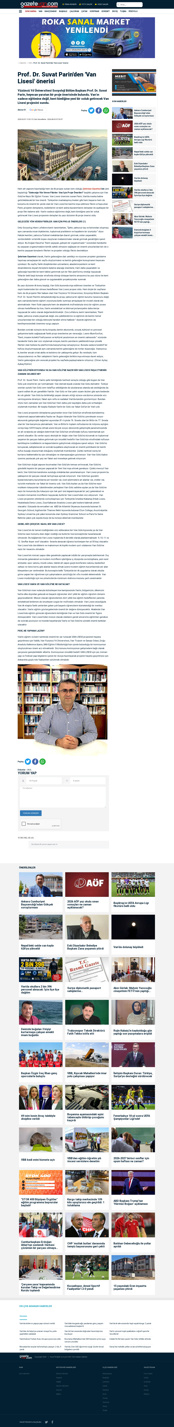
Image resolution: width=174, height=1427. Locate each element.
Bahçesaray (107, 1374)
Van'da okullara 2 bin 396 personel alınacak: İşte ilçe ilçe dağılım (144, 192)
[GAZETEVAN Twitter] (46, 1422)
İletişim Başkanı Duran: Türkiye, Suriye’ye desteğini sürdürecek (133, 1075)
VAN (40, 11)
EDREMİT (106, 11)
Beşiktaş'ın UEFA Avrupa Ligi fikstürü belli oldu (143, 140)
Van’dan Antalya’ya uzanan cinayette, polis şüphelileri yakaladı (38, 1332)
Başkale (106, 1378)
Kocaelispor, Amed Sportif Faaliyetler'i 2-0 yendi (83, 1287)
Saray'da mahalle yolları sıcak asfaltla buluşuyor (130, 1347)
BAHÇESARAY (51, 11)
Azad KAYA (67, 1357)
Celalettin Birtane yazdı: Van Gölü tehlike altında (130, 1339)
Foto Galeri (148, 1374)
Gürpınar (106, 1402)
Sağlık (58, 1382)
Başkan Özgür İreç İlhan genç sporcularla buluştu (39, 1075)
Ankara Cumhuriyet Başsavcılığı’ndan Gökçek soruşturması (144, 113)
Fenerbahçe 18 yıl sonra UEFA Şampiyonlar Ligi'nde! (132, 1117)
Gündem (23, 1316)
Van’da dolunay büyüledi (141, 179)
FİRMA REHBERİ (70, 4)
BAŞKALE (63, 11)
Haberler (22, 63)
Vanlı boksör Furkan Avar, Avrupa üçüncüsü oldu (40, 1339)
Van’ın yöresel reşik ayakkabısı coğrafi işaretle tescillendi (129, 1332)
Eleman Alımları (62, 1374)
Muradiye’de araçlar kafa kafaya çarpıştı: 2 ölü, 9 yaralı (40, 1348)
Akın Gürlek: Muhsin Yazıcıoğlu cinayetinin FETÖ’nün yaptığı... (144, 219)
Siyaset (59, 1378)
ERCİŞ (115, 11)
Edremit (106, 1390)
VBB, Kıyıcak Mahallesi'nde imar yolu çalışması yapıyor (87, 1075)
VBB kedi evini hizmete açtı (38, 1159)
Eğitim (58, 1394)
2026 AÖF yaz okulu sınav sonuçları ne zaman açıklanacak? (143, 126)
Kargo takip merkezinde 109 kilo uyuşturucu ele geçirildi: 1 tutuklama (85, 1202)
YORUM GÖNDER (31, 813)
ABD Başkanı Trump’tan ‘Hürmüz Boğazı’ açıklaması (131, 1202)
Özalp (105, 1410)
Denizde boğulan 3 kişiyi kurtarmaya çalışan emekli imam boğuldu (143, 233)
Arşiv (146, 1386)
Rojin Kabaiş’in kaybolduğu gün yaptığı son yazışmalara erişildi (133, 1032)
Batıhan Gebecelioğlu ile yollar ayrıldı (132, 1245)
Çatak (105, 1386)
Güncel (59, 1390)
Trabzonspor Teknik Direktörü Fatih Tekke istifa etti (86, 1032)
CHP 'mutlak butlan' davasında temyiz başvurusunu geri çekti (86, 1245)
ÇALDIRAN (74, 11)
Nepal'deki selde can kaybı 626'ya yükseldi (143, 153)
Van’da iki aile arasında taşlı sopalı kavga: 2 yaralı (130, 1323)
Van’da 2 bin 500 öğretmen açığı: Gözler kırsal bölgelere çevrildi (84, 1348)
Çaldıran (106, 1382)
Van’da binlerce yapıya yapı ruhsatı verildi (37, 1323)
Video (146, 1378)
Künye (146, 1390)
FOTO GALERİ (87, 4)
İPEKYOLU (133, 11)
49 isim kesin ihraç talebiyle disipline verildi (38, 1117)
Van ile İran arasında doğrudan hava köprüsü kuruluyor (84, 1332)
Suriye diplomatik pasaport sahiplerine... (144, 205)
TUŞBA (123, 11)
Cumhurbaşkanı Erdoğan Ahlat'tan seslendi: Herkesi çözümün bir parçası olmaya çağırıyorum (38, 1244)
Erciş (104, 1394)
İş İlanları (147, 1382)
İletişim (146, 1394)
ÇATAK (84, 11)
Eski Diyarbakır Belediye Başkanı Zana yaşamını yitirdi (144, 166)
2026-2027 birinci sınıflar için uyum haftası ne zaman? (131, 1160)
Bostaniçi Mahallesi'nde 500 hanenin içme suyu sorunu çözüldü (85, 1340)
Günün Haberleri (62, 1386)
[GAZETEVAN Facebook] (52, 1422)
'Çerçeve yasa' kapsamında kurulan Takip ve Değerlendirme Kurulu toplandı (40, 1287)
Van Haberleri (24, 1374)
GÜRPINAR (94, 11)
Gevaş (105, 1398)
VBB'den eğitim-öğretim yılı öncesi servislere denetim (84, 1160)
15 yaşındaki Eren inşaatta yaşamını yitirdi (130, 1287)
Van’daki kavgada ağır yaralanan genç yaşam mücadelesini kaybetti (84, 1324)
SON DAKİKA (30, 11)
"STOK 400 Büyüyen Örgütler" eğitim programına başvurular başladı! (39, 1202)
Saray (105, 1406)
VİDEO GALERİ (102, 4)
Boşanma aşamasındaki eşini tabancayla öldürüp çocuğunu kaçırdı (85, 1117)
